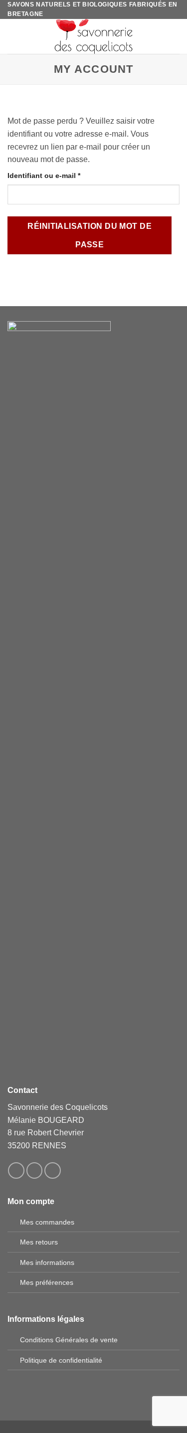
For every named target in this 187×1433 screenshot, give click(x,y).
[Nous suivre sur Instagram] (34, 1170)
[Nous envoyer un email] (52, 1170)
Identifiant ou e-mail (62, 175)
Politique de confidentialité (61, 1360)
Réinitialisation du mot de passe (89, 235)
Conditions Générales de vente (69, 1340)
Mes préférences (46, 1282)
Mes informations (47, 1262)
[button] (13, 36)
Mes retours (39, 1242)
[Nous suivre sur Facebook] (16, 1170)
